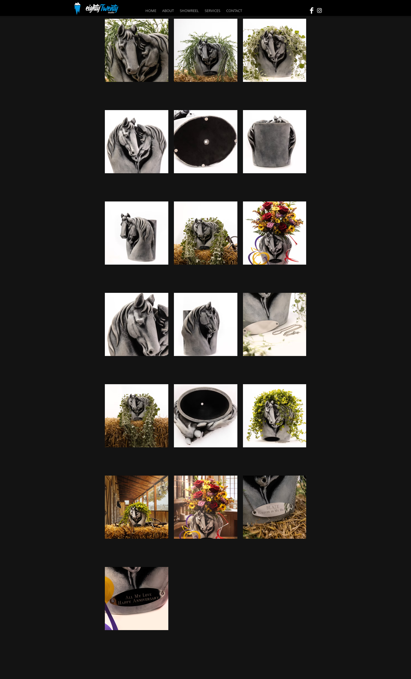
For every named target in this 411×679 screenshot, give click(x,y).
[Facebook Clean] (311, 10)
